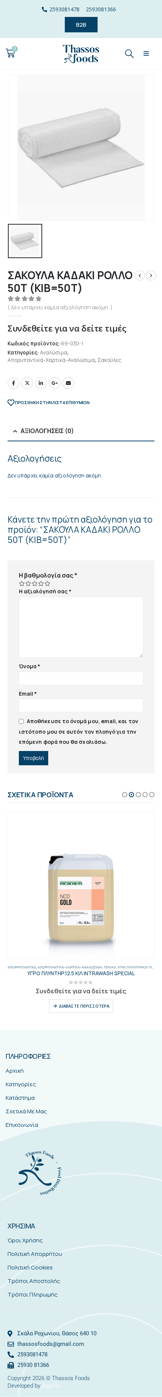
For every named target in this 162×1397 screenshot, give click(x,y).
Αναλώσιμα (53, 352)
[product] (81, 885)
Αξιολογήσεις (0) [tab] (47, 431)
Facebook (14, 383)
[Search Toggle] (129, 53)
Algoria (50, 1385)
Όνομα (30, 666)
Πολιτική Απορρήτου (35, 1254)
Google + (55, 383)
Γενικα (110, 967)
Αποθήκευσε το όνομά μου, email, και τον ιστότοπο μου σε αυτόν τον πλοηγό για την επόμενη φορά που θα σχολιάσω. (78, 731)
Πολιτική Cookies (30, 1267)
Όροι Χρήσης (25, 1240)
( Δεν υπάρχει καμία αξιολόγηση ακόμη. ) (60, 307)
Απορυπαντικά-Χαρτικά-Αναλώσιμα (51, 359)
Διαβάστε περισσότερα (84, 1006)
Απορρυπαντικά (22, 967)
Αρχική (15, 1071)
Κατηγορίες (21, 1084)
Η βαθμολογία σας (48, 575)
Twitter (27, 383)
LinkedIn (41, 383)
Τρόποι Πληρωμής (33, 1294)
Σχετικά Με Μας (26, 1111)
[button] (146, 53)
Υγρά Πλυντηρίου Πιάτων (139, 967)
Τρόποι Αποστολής (34, 1281)
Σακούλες (109, 359)
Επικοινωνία (22, 1125)
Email (68, 383)
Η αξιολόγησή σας (45, 591)
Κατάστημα (20, 1098)
